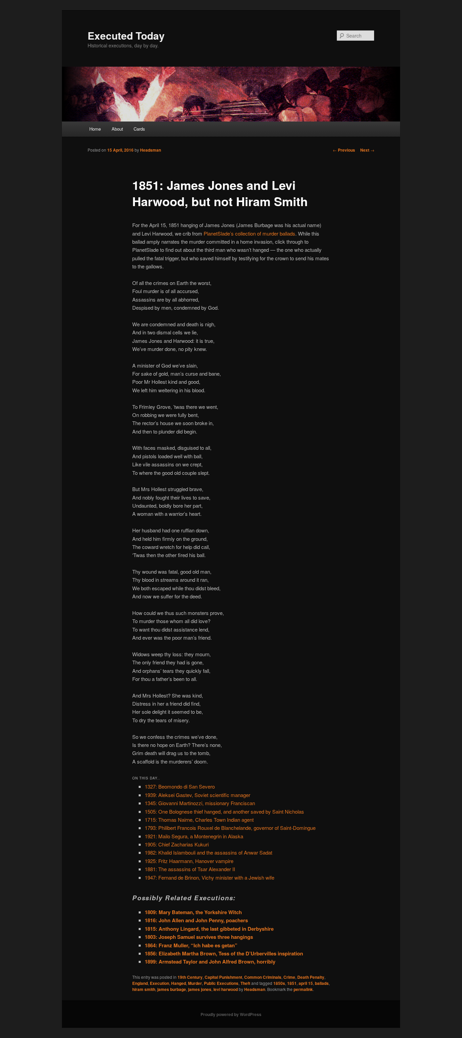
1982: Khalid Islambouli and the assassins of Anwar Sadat (208, 852)
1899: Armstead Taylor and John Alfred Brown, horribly (210, 961)
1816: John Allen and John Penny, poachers (196, 920)
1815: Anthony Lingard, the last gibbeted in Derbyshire (209, 928)
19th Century (190, 977)
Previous (344, 150)
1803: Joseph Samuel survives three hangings (199, 937)
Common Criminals (262, 977)
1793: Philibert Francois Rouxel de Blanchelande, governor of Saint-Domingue (230, 827)
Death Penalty (310, 977)
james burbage (171, 989)
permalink (303, 989)
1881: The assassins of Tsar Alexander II (190, 869)
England (140, 983)
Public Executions (221, 983)
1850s (279, 983)
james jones (199, 989)
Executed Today (126, 35)
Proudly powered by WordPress (231, 1014)
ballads (322, 983)
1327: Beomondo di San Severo (180, 786)
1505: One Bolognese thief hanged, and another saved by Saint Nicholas (224, 811)
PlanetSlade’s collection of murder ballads (249, 233)
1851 (292, 983)
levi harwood (225, 989)
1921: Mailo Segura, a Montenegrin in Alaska (194, 836)
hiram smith (143, 989)
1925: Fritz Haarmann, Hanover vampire (189, 860)
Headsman (150, 150)
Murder (195, 983)
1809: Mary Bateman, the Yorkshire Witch (193, 912)
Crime (289, 977)
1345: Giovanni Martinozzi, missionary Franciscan (200, 803)
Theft (245, 983)
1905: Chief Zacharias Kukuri (177, 844)
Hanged (178, 983)
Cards (139, 129)
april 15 (306, 983)
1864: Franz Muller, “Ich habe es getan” (191, 945)
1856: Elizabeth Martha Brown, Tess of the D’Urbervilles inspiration (224, 953)
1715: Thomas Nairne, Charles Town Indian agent (199, 819)
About (117, 129)
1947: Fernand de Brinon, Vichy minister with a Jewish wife (209, 877)
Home (95, 129)
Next (367, 150)
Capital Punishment (223, 977)
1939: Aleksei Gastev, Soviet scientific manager (197, 794)
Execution (159, 983)
